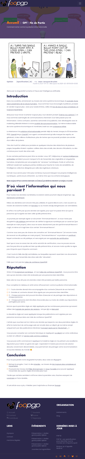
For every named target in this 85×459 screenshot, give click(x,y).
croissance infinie (59, 126)
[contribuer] (64, 456)
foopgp (57, 385)
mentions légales (13, 440)
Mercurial (55, 309)
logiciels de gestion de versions (27, 309)
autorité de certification (59, 238)
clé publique (20, 221)
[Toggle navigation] (80, 3)
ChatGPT (25, 134)
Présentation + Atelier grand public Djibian (40, 434)
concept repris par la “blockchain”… (54, 328)
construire (11, 378)
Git (48, 309)
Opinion (10, 82)
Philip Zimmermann (35, 369)
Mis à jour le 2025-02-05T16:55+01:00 (63, 83)
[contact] (60, 456)
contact (10, 437)
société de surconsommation (45, 123)
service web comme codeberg (36, 336)
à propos (10, 433)
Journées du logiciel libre (41, 449)
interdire (37, 364)
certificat (72, 235)
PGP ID (58, 436)
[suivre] (72, 456)
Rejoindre (37, 418)
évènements (61, 412)
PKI (52, 206)
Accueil (13, 23)
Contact (12, 415)
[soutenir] (68, 456)
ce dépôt (58, 333)
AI (31, 82)
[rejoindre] (76, 456)
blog (58, 416)
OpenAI (13, 134)
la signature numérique (24, 272)
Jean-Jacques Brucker (47, 82)
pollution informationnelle (30, 131)
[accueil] (56, 456)
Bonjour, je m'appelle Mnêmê (64, 447)
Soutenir (36, 412)
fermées (34, 206)
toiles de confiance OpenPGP (36, 262)
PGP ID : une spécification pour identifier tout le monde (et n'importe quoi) (66, 441)
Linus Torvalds (51, 369)
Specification (22, 82)
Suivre (35, 415)
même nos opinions (67, 115)
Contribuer (13, 418)
